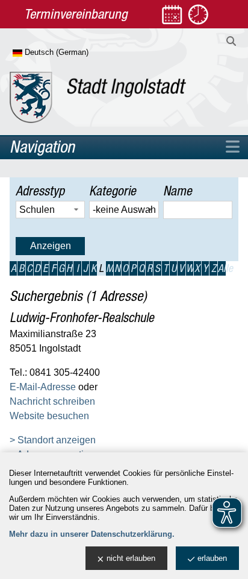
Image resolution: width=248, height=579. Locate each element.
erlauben (212, 558)
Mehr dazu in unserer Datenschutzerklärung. (92, 534)
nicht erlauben (131, 558)
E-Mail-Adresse (43, 387)
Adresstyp (40, 190)
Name (177, 190)
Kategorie (112, 190)
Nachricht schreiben (52, 401)
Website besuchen (49, 416)
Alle (222, 268)
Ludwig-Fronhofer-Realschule (82, 317)
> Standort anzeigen (53, 440)
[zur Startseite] (98, 97)
